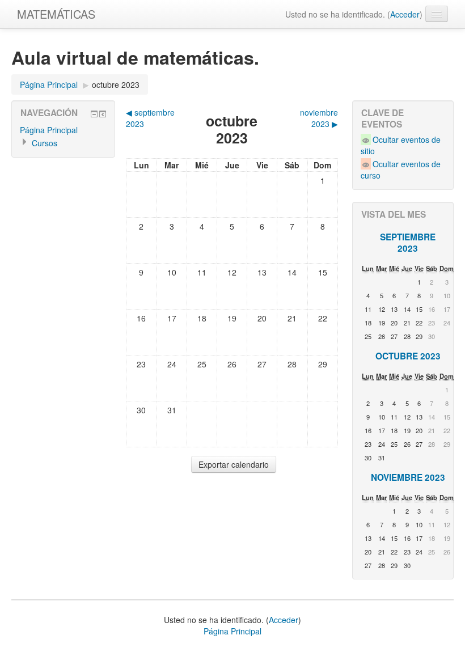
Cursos (44, 143)
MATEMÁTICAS (56, 14)
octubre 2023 (116, 84)
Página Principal (49, 84)
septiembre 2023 (408, 243)
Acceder (405, 14)
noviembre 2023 (408, 477)
